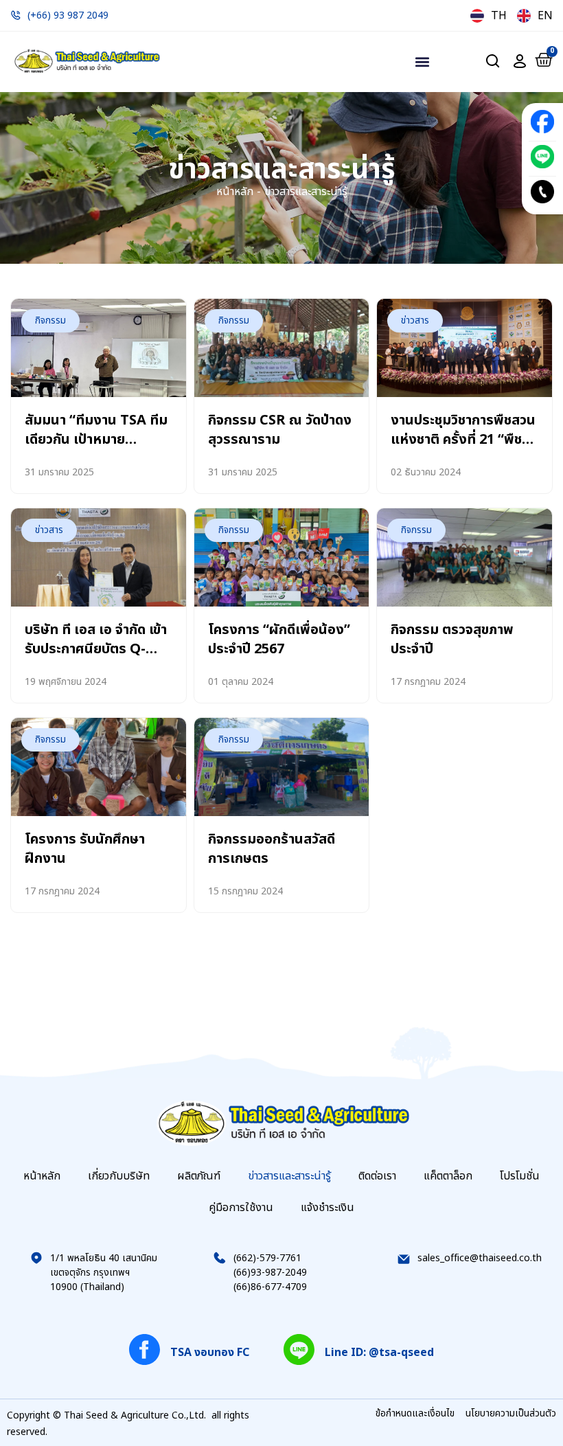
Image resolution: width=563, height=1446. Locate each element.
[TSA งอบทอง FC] (144, 1349)
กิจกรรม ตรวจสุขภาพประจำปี (452, 639)
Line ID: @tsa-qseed (379, 1352)
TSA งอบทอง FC (209, 1352)
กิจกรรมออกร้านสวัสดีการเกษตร (271, 849)
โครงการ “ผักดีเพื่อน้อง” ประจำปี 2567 (279, 639)
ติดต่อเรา (377, 1176)
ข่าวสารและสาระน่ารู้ (289, 1176)
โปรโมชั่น (520, 1176)
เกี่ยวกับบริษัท (119, 1176)
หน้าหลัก (234, 191)
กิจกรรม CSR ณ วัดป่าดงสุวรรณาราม (280, 430)
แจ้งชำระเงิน (327, 1207)
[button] (422, 61)
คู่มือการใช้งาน (241, 1207)
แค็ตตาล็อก (448, 1176)
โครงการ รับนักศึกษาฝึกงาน (85, 849)
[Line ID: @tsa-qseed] (299, 1349)
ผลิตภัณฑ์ (198, 1176)
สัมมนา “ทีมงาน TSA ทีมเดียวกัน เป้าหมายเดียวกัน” (96, 439)
